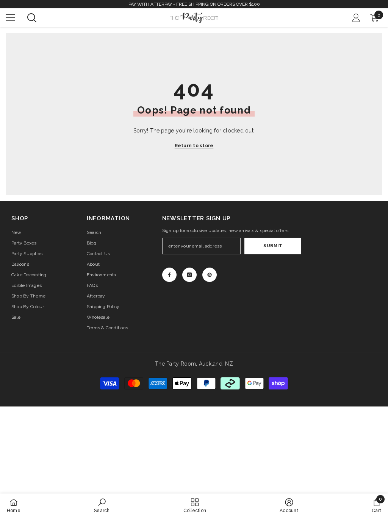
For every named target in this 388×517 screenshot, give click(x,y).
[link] (101, 505)
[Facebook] (169, 275)
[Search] (31, 17)
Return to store (194, 145)
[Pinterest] (209, 275)
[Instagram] (189, 275)
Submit (272, 245)
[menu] (10, 17)
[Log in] (356, 18)
